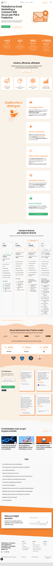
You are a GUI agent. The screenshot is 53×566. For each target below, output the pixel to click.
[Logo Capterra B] (26, 351)
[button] (45, 250)
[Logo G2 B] (44, 351)
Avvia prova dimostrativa (38, 214)
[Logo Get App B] (9, 351)
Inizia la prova (8, 386)
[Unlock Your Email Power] (11, 557)
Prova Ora (7, 252)
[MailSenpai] (4, 1)
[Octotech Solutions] (48, 558)
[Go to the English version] (50, 2)
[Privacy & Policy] (26, 557)
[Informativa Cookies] (37, 557)
